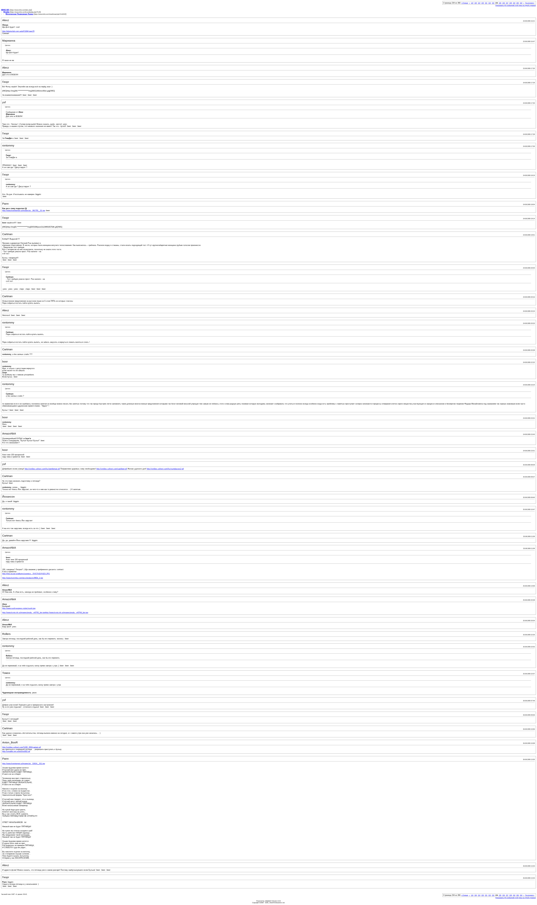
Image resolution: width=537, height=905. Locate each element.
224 (479, 3)
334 (521, 3)
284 (517, 3)
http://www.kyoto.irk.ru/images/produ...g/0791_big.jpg (23, 612)
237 (507, 3)
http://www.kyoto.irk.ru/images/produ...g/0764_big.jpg (66, 612)
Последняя (529, 3)
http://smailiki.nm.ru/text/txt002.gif (16, 751)
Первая (464, 3)
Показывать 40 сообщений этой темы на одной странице (515, 5)
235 (500, 3)
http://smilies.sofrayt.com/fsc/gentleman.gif (42, 469)
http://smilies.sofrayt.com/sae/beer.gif (111, 469)
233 (493, 3)
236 (503, 3)
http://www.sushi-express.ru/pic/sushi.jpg (18, 608)
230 (482, 3)
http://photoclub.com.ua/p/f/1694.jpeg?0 (18, 31)
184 (475, 3)
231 (486, 3)
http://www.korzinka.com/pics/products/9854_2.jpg (22, 578)
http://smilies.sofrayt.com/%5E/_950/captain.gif (21, 747)
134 (472, 3)
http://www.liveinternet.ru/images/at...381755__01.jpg (23, 210)
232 (489, 3)
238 (510, 3)
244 (514, 3)
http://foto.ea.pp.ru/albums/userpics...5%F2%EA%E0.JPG (26, 574)
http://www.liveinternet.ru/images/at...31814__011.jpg (23, 764)
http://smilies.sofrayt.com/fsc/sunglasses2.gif (165, 469)
